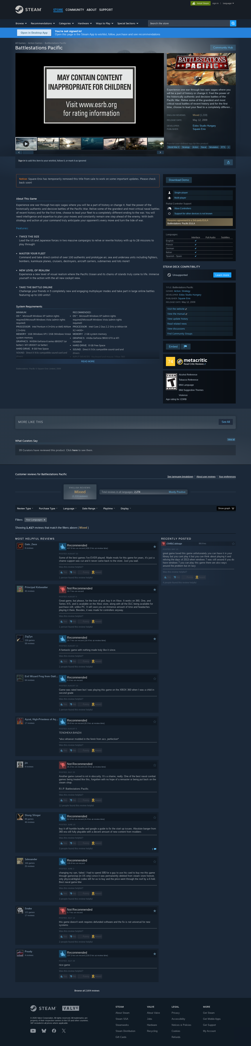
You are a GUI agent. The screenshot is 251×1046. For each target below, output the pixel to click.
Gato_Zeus (31, 544)
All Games (20, 43)
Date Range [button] (88, 508)
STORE (58, 10)
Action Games (35, 43)
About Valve (153, 1012)
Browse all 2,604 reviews (86, 990)
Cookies (176, 1031)
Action (195, 147)
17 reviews (30, 723)
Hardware (152, 1025)
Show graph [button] (224, 508)
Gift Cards (121, 1037)
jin (26, 762)
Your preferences (227, 476)
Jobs (149, 1019)
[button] (21, 23)
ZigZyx (29, 636)
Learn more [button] (222, 274)
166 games (30, 863)
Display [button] (125, 508)
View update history (177, 318)
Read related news (177, 323)
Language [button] (68, 508)
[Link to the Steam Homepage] (28, 12)
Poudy (28, 951)
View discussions (176, 328)
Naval (203, 147)
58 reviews (30, 643)
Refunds (176, 1037)
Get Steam (209, 1012)
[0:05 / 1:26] (89, 95)
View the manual (176, 313)
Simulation (213, 147)
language (227, 3)
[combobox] (189, 23)
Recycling (152, 1031)
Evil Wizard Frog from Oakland (42, 676)
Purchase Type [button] (47, 508)
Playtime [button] (108, 508)
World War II (173, 147)
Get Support (209, 1025)
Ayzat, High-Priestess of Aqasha (42, 719)
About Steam (123, 1012)
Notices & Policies (181, 1025)
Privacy (176, 1012)
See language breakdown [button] (180, 476)
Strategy (186, 147)
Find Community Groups (179, 333)
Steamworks (122, 1025)
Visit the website (176, 308)
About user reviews (206, 476)
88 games (29, 819)
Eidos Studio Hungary (204, 125)
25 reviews (30, 866)
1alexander (31, 859)
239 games (30, 640)
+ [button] (228, 147)
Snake (28, 908)
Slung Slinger (33, 815)
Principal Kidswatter (36, 587)
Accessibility (178, 1019)
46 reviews (30, 822)
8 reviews (29, 548)
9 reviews (29, 767)
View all (231, 439)
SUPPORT (106, 10)
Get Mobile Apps (212, 1019)
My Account (209, 1031)
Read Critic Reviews (194, 364)
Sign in (21, 160)
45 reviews (30, 591)
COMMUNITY (75, 10)
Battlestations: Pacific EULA (181, 223)
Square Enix (199, 129)
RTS (223, 147)
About (92, 10)
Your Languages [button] (34, 520)
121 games (30, 912)
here (75, 450)
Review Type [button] (24, 508)
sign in (215, 3)
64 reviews (30, 680)
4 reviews (29, 955)
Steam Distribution (125, 1031)
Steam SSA (122, 1019)
